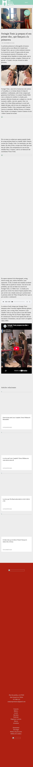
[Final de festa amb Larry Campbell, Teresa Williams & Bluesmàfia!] (16, 402)
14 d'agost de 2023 (7, 468)
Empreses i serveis (16, 719)
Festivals (16, 717)
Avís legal (16, 729)
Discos (16, 721)
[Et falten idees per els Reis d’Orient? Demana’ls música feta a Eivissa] (16, 525)
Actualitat (16, 723)
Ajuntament (16, 727)
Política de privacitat (16, 731)
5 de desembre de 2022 (7, 43)
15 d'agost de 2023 (7, 427)
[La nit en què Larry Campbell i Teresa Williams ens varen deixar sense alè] (16, 443)
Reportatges (27, 13)
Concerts (16, 709)
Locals (16, 713)
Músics (16, 711)
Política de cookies (16, 733)
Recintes (16, 715)
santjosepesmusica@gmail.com (16, 701)
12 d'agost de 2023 (7, 509)
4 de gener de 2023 (7, 549)
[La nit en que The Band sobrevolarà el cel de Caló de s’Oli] (16, 484)
